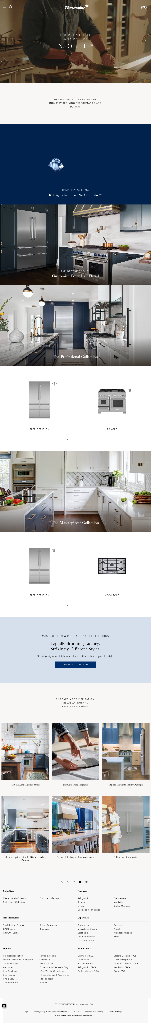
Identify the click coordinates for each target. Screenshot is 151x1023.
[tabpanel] (39, 404)
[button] (4, 7)
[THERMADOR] (77, 6)
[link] (11, 7)
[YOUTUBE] (80, 882)
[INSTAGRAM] (68, 882)
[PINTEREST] (86, 882)
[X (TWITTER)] (61, 882)
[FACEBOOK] (74, 882)
